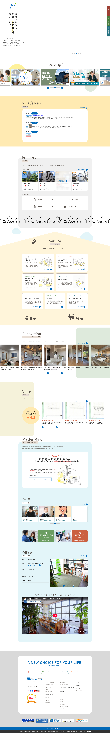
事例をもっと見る (81, 343)
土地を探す (41, 206)
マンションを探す (73, 199)
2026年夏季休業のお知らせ (37, 134)
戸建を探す (41, 199)
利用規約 (77, 691)
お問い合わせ (48, 672)
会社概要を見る (81, 556)
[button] (72, 53)
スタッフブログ (62, 704)
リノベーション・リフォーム (49, 684)
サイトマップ (78, 688)
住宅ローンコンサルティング (49, 687)
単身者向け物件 (62, 682)
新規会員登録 (78, 680)
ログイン (77, 682)
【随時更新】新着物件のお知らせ (38, 124)
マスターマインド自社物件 (49, 682)
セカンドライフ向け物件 (64, 684)
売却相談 (62, 672)
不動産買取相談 (47, 685)
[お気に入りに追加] (37, 173)
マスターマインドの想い (64, 697)
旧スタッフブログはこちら (64, 706)
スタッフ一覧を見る (81, 504)
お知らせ (61, 699)
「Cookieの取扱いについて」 (74, 731)
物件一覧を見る (81, 169)
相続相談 (46, 689)
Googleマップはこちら (33, 565)
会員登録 (77, 672)
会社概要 (61, 701)
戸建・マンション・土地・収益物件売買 (51, 680)
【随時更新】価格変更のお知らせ (38, 115)
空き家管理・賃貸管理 (48, 691)
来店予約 (34, 672)
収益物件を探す (73, 206)
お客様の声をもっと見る (79, 401)
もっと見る (82, 107)
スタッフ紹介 (62, 702)
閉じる (89, 731)
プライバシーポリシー (79, 690)
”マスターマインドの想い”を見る (39, 479)
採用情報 (61, 708)
